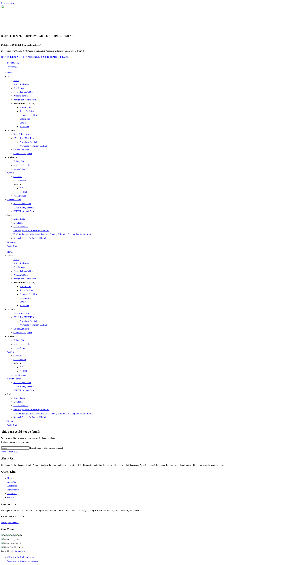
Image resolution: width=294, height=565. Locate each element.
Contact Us (12, 246)
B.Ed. (22, 188)
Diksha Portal (19, 219)
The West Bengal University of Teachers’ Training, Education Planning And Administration (53, 234)
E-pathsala (18, 223)
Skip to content (7, 3)
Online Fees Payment (22, 153)
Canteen (23, 123)
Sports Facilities (27, 111)
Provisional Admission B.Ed (32, 142)
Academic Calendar (21, 165)
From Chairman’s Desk (23, 92)
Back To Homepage (9, 452)
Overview (17, 176)
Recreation (24, 127)
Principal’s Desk (20, 96)
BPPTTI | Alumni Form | (24, 211)
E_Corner (11, 242)
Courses (10, 173)
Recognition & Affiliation (24, 100)
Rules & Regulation (21, 134)
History (16, 80)
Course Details (19, 180)
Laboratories (25, 119)
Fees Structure (19, 196)
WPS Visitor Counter (18, 551)
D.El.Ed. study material (23, 207)
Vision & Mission (21, 84)
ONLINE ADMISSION (23, 138)
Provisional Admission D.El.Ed (33, 146)
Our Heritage (19, 88)
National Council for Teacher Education (30, 238)
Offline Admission (21, 150)
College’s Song (19, 169)
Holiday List (18, 161)
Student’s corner (14, 200)
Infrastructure (25, 107)
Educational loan (20, 227)
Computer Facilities (28, 115)
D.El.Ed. (23, 192)
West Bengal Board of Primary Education (31, 230)
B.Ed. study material (22, 203)
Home (10, 73)
